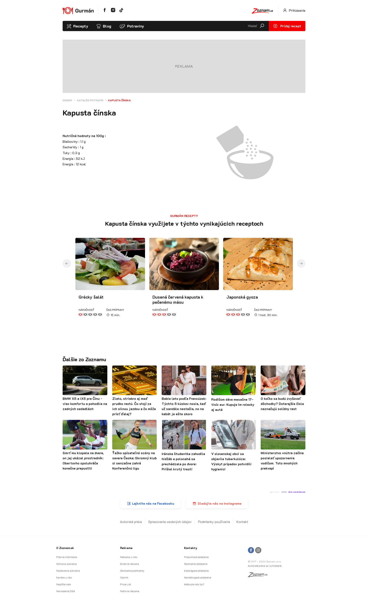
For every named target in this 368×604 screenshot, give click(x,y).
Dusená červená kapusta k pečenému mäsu (177, 299)
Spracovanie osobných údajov (170, 521)
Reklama (126, 548)
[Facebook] (251, 550)
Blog (107, 26)
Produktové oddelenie (196, 557)
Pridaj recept (290, 26)
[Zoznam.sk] (259, 576)
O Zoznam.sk (65, 548)
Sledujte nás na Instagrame (220, 503)
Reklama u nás (128, 557)
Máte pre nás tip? (194, 584)
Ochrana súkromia (66, 563)
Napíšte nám (63, 584)
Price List (125, 584)
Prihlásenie (296, 10)
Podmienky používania (214, 521)
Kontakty (190, 548)
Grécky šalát (91, 297)
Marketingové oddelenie (197, 577)
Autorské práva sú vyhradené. (265, 565)
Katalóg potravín (90, 100)
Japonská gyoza (242, 297)
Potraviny (135, 26)
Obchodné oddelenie (195, 563)
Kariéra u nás (64, 577)
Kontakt (242, 521)
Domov (67, 100)
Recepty (80, 26)
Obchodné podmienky (132, 570)
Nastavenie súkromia (68, 570)
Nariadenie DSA (65, 591)
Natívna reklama (129, 591)
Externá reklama (129, 563)
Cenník (124, 577)
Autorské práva (131, 521)
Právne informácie (66, 557)
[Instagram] (258, 550)
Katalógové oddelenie (196, 570)
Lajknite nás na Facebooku (153, 503)
